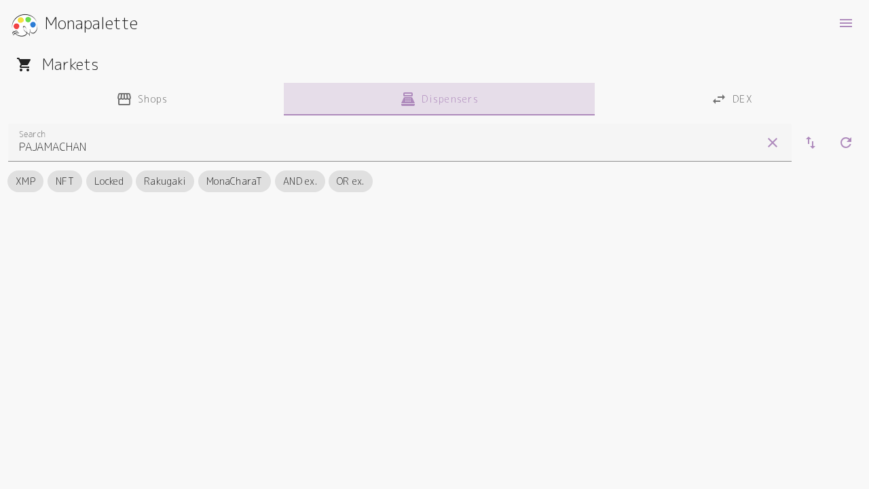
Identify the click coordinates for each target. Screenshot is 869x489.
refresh (846, 142)
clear (772, 142)
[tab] (142, 99)
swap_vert (810, 142)
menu (846, 23)
